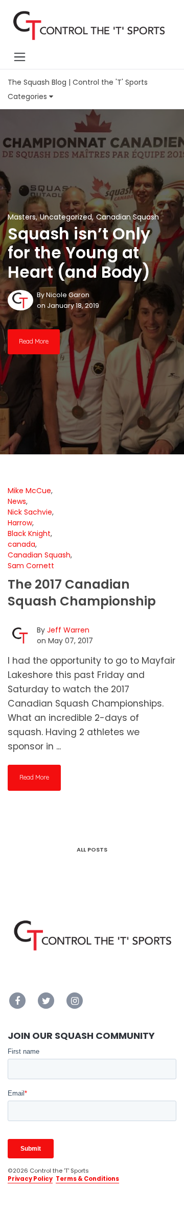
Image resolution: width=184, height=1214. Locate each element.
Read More (34, 341)
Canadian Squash (127, 217)
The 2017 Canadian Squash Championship (82, 592)
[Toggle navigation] (19, 56)
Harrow (20, 523)
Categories (28, 96)
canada (21, 544)
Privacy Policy (30, 1179)
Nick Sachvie (30, 512)
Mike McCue (29, 490)
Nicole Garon (67, 294)
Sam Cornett (31, 566)
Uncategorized (66, 217)
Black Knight (29, 533)
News (17, 501)
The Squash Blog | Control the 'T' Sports (78, 82)
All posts (92, 849)
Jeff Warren (68, 630)
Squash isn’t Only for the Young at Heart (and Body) (79, 253)
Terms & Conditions (87, 1179)
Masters (22, 217)
